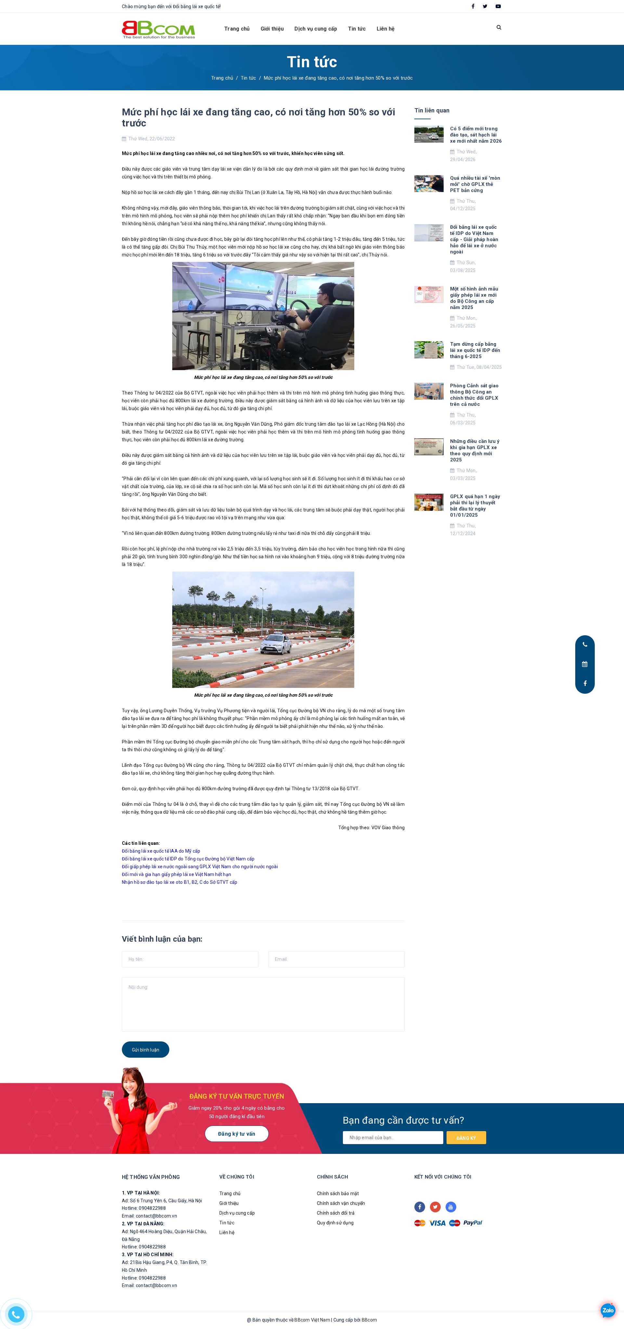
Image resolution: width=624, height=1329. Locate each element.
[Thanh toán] (419, 1223)
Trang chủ (237, 29)
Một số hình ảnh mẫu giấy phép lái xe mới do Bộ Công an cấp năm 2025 (474, 298)
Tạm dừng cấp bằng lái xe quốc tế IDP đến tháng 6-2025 (475, 350)
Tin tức (357, 29)
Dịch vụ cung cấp (315, 29)
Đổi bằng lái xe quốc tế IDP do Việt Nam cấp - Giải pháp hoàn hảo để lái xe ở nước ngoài (474, 239)
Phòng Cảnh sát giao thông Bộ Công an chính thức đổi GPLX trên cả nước (474, 395)
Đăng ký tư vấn (236, 1134)
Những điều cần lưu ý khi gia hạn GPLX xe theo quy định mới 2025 (475, 450)
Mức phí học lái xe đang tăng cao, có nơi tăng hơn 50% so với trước (258, 117)
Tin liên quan (431, 110)
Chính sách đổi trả (336, 1213)
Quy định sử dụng (335, 1222)
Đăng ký (466, 1138)
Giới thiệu (272, 29)
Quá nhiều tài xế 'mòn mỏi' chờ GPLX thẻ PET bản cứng (475, 184)
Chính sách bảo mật (338, 1193)
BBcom (369, 1320)
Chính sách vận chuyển (341, 1203)
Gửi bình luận (145, 1049)
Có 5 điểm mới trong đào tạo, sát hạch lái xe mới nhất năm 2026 (476, 135)
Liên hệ (386, 29)
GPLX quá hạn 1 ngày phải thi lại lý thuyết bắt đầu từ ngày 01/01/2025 (475, 506)
